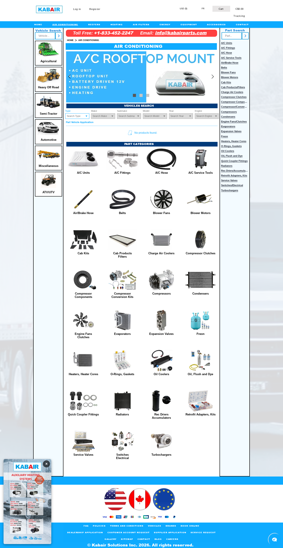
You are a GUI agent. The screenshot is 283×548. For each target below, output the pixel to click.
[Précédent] (69, 77)
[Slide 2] (141, 95)
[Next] (58, 35)
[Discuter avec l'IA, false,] (274, 539)
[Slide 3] (134, 95)
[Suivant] (212, 77)
